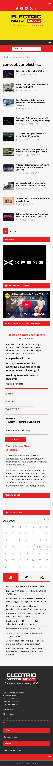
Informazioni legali (10, 737)
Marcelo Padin (9, 709)
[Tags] (26, 577)
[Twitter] (31, 8)
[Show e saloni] (8, 137)
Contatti (6, 718)
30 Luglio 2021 (24, 204)
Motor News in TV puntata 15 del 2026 (23, 628)
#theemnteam (8, 714)
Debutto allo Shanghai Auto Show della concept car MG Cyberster (32, 215)
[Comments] (42, 577)
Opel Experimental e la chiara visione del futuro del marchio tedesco (30, 102)
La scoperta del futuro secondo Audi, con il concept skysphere (31, 184)
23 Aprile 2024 (24, 74)
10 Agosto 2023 (25, 108)
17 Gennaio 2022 (25, 124)
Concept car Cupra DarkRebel (30, 71)
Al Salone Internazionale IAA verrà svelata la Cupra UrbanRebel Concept (32, 167)
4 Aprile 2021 (24, 220)
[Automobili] (8, 74)
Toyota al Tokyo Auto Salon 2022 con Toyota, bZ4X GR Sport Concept (33, 119)
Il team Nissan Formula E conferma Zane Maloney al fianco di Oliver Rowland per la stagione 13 (24, 651)
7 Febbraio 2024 (25, 90)
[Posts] (10, 577)
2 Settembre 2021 (26, 173)
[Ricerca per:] (26, 48)
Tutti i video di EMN (19, 285)
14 (33, 546)
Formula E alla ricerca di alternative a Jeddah (25, 586)
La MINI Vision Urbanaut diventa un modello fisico (33, 199)
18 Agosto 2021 (25, 188)
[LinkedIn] (36, 8)
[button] (49, 3)
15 (40, 546)
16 (47, 546)
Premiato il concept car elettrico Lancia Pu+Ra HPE (32, 85)
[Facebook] (17, 8)
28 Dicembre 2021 (26, 139)
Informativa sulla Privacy (17, 430)
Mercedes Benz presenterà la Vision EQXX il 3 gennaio (30, 134)
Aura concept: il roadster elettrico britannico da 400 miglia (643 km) (32, 150)
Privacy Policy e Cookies (12, 750)
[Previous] (8, 263)
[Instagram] (26, 8)
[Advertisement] (28, 32)
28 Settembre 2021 (26, 155)
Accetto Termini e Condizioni (24, 421)
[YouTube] (21, 8)
